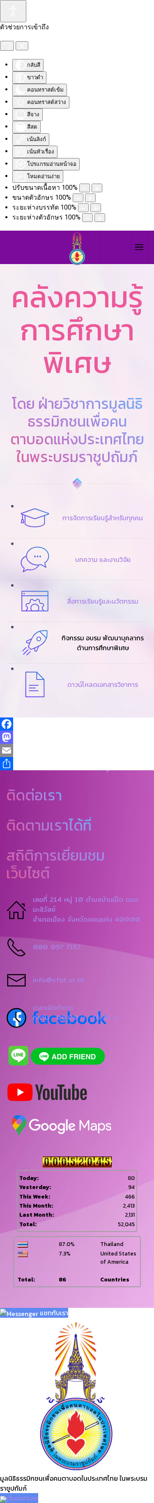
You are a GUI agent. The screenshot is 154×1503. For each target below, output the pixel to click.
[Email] (77, 750)
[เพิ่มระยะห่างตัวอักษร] (99, 217)
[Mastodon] (77, 737)
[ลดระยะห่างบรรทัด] (83, 207)
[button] (139, 247)
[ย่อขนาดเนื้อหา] (84, 188)
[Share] (77, 763)
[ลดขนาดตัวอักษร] (78, 197)
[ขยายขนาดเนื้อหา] (97, 188)
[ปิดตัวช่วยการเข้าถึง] (22, 45)
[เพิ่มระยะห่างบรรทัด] (95, 207)
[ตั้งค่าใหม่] (7, 46)
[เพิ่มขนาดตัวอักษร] (90, 197)
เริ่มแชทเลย (22, 1498)
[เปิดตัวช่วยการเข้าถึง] (13, 11)
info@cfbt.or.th (59, 980)
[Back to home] (77, 247)
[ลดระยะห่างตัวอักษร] (87, 217)
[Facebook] (77, 724)
